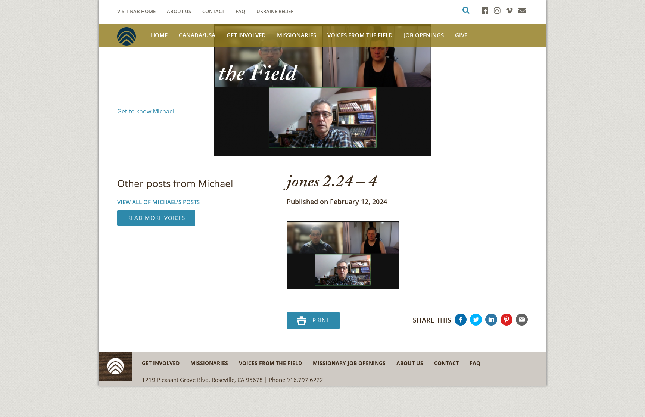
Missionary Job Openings (349, 363)
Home (159, 35)
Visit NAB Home (136, 11)
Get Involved (246, 35)
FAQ (240, 11)
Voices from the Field (270, 363)
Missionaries (296, 35)
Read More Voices (156, 217)
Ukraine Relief (274, 11)
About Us (179, 11)
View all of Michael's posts (158, 202)
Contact (213, 11)
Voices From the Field (360, 35)
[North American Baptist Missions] (126, 36)
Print (321, 320)
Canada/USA (197, 35)
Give (461, 35)
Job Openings (424, 35)
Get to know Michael (145, 111)
